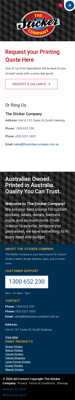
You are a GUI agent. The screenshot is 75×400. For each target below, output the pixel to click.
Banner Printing (14, 350)
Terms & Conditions (42, 383)
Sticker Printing (13, 346)
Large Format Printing (18, 361)
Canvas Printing (14, 354)
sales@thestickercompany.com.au (36, 144)
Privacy (22, 383)
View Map (11, 337)
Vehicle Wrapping (15, 358)
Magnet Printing (14, 369)
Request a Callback (30, 84)
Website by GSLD (14, 389)
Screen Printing (14, 365)
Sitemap (62, 383)
